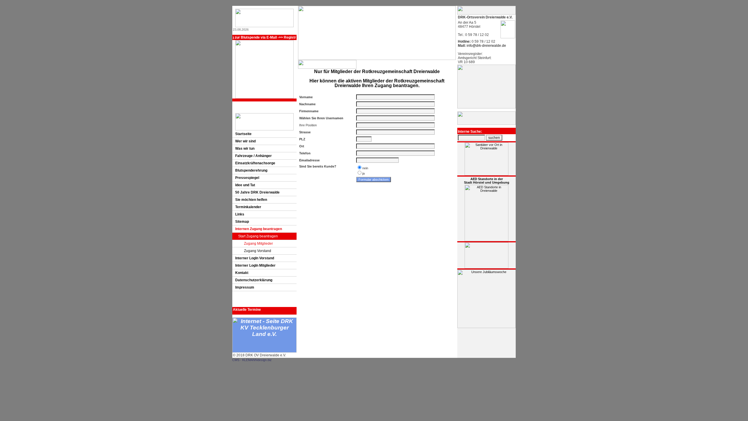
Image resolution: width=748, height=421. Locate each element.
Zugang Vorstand (257, 251)
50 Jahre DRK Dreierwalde (257, 192)
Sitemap (242, 222)
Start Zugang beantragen (258, 236)
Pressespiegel (247, 178)
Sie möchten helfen (251, 200)
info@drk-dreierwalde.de (486, 46)
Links (239, 214)
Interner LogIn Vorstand (254, 258)
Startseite (243, 134)
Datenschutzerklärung (253, 280)
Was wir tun (244, 148)
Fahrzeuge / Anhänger (253, 156)
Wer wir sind (245, 141)
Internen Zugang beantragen (258, 229)
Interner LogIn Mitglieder (255, 265)
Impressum (244, 287)
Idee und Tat (245, 185)
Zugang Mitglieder (258, 243)
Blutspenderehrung (251, 170)
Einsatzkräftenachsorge (255, 163)
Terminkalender (248, 207)
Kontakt (241, 273)
